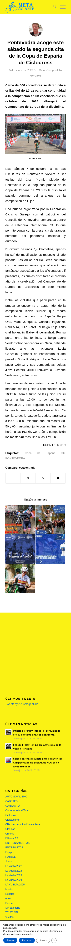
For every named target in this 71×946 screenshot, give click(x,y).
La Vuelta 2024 (13, 879)
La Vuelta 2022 (13, 866)
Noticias (9, 893)
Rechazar (26, 940)
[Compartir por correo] (58, 478)
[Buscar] (52, 7)
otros (8, 898)
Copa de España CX (45, 453)
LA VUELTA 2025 (15, 884)
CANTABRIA (12, 805)
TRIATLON (11, 912)
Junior (8, 861)
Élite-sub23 (11, 838)
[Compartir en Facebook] (13, 478)
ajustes (29, 934)
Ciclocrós (44, 70)
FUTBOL (10, 856)
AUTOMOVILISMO (16, 796)
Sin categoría (12, 907)
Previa (9, 903)
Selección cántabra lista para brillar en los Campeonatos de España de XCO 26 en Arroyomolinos (38, 762)
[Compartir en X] (28, 478)
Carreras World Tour (16, 810)
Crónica (9, 833)
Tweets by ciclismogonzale (21, 704)
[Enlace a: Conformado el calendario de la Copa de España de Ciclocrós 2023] (20, 519)
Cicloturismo (12, 819)
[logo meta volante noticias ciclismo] (29, 7)
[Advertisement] (35, 649)
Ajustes (43, 940)
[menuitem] (52, 7)
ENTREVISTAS (14, 847)
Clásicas (10, 828)
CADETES (11, 801)
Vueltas (9, 916)
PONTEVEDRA (15, 458)
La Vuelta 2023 (13, 870)
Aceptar (10, 940)
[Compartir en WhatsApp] (43, 478)
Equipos (9, 852)
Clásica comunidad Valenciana (22, 824)
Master (9, 889)
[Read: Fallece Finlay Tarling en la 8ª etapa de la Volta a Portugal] (8, 746)
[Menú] (61, 7)
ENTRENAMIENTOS (17, 842)
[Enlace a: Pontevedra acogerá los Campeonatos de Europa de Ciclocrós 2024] (50, 519)
